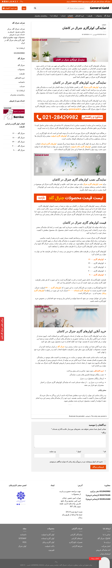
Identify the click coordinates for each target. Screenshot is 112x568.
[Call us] (9, 1)
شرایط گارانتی (77, 546)
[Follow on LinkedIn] (4, 1)
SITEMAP (22, 538)
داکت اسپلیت (49, 546)
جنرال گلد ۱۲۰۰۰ (18, 133)
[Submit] (35, 8)
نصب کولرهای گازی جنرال (92, 184)
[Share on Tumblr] (62, 408)
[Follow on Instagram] (15, 1)
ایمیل (79, 451)
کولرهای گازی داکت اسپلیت (81, 147)
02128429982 (19, 53)
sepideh (86, 34)
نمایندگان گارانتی (76, 535)
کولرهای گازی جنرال (91, 87)
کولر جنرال (22, 546)
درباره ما (107, 542)
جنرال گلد (107, 16)
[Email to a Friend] (74, 408)
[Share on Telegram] (58, 408)
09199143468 (105, 499)
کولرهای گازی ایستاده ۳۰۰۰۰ (79, 290)
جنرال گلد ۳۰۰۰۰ (18, 146)
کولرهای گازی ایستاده (48, 144)
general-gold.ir (75, 109)
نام (104, 451)
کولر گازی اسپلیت (47, 535)
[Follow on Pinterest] (7, 1)
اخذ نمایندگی (105, 550)
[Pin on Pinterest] (70, 408)
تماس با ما (106, 535)
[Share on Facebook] (82, 408)
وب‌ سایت (52, 451)
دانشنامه (70, 16)
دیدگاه (103, 433)
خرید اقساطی (79, 16)
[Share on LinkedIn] (66, 408)
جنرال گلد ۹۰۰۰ (19, 150)
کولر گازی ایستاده (47, 538)
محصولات (99, 16)
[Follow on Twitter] (13, 1)
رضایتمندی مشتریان (41, 16)
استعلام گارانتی (76, 538)
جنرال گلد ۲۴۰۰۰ (18, 142)
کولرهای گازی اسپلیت (59, 136)
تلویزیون (51, 550)
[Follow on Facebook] (17, 1)
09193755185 (105, 495)
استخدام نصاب (105, 554)
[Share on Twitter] (78, 408)
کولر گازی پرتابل (48, 542)
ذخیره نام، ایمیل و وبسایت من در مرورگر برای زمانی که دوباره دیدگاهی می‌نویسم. (76, 462)
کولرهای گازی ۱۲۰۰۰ (96, 259)
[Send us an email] (11, 1)
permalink (81, 416)
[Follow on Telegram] (2, 1)
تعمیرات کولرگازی (75, 542)
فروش (98, 550)
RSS (24, 542)
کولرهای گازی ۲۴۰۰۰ (53, 288)
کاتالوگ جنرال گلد (103, 538)
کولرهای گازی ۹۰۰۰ (96, 275)
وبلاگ (21, 1)
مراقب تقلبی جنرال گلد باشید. (2, 329)
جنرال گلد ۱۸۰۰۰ (18, 137)
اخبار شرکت (105, 546)
